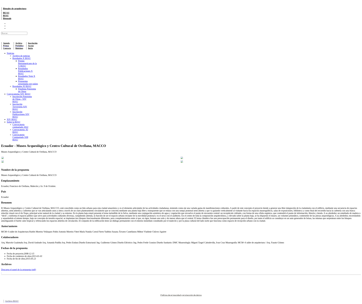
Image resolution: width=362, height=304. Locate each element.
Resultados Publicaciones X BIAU (25, 71)
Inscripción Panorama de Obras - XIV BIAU (22, 99)
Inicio (30, 48)
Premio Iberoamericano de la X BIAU (27, 63)
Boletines (19, 48)
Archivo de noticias (21, 56)
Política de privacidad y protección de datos (181, 295)
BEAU (6, 13)
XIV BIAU (12, 119)
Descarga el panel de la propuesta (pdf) (18, 269)
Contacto (7, 48)
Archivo (18, 43)
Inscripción (32, 43)
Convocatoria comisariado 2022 (20, 125)
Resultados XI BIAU (21, 86)
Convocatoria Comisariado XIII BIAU (20, 137)
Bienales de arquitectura (14, 8)
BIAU (6, 15)
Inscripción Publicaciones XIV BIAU (20, 114)
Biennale (7, 18)
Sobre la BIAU (13, 122)
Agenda (6, 43)
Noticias (10, 53)
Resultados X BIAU (21, 58)
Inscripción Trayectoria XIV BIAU (19, 106)
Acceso (31, 46)
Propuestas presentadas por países (28, 82)
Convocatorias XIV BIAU (19, 94)
